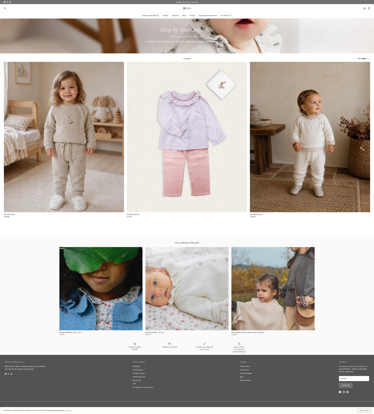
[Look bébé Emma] (64, 137)
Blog (241, 377)
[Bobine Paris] (187, 8)
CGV (134, 383)
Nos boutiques (138, 370)
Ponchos (192, 15)
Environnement (245, 380)
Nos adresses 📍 (226, 15)
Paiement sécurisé (139, 377)
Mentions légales (246, 373)
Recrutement (244, 370)
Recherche (136, 366)
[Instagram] (7, 2)
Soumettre (345, 385)
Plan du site (137, 380)
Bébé (184, 15)
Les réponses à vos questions (143, 387)
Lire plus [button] (68, 410)
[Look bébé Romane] (310, 137)
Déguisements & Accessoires (208, 15)
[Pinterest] (10, 2)
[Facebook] (4, 2)
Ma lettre (165, 15)
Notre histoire (245, 366)
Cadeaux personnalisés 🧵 (150, 15)
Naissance (175, 15)
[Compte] (364, 8)
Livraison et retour (139, 373)
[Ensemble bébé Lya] (187, 137)
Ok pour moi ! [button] (364, 410)
